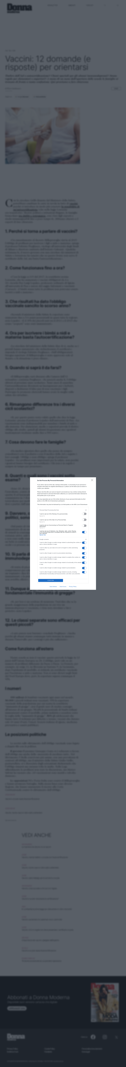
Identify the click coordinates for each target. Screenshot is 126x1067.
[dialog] (63, 533)
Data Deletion (53, 586)
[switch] (84, 514)
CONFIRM (50, 580)
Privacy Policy (72, 586)
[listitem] (63, 510)
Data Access (63, 586)
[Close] (92, 480)
